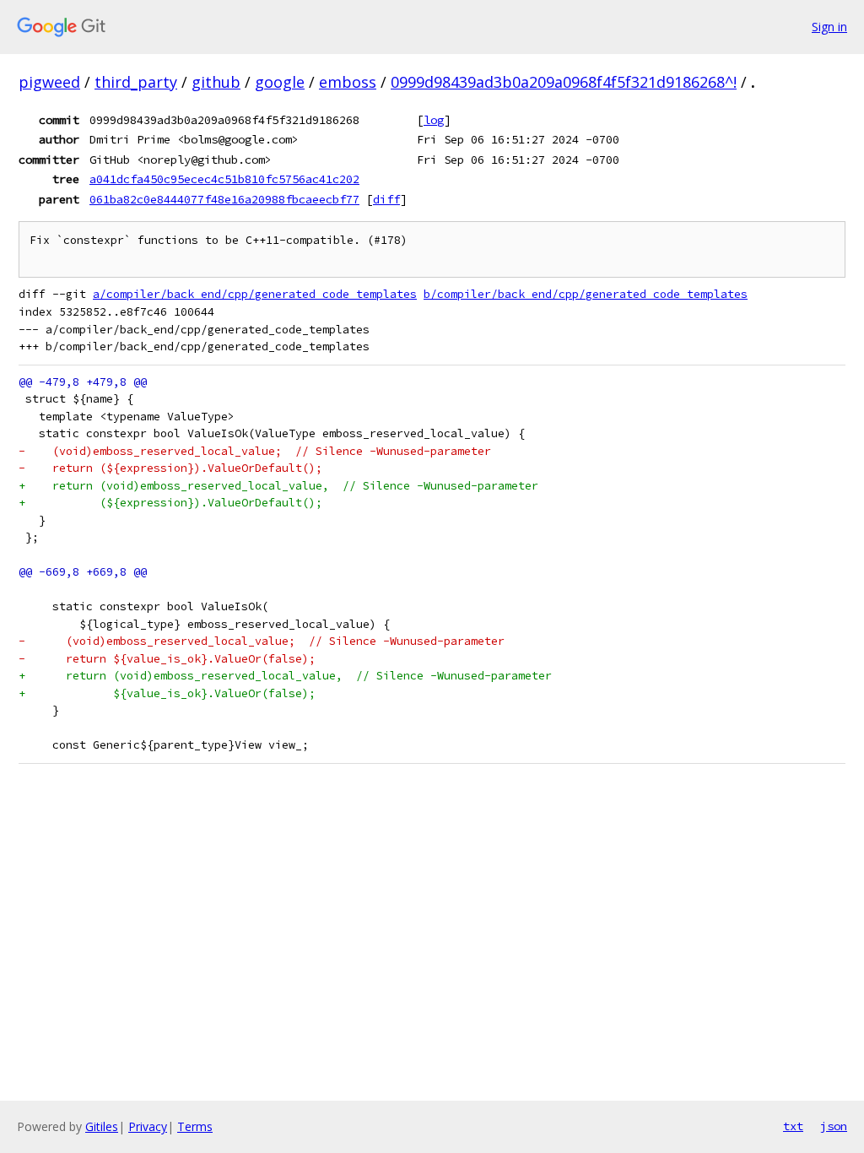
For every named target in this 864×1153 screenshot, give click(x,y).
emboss (347, 82)
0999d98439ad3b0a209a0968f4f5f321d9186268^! (564, 82)
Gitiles (101, 1126)
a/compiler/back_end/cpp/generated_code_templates (255, 294)
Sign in (829, 27)
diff (386, 199)
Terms (195, 1126)
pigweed (49, 82)
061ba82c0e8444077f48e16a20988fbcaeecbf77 (224, 199)
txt (793, 1126)
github (216, 82)
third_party (135, 82)
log (434, 119)
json (833, 1126)
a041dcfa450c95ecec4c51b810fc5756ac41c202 (224, 179)
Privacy (147, 1126)
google (280, 82)
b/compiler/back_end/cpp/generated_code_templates (586, 294)
